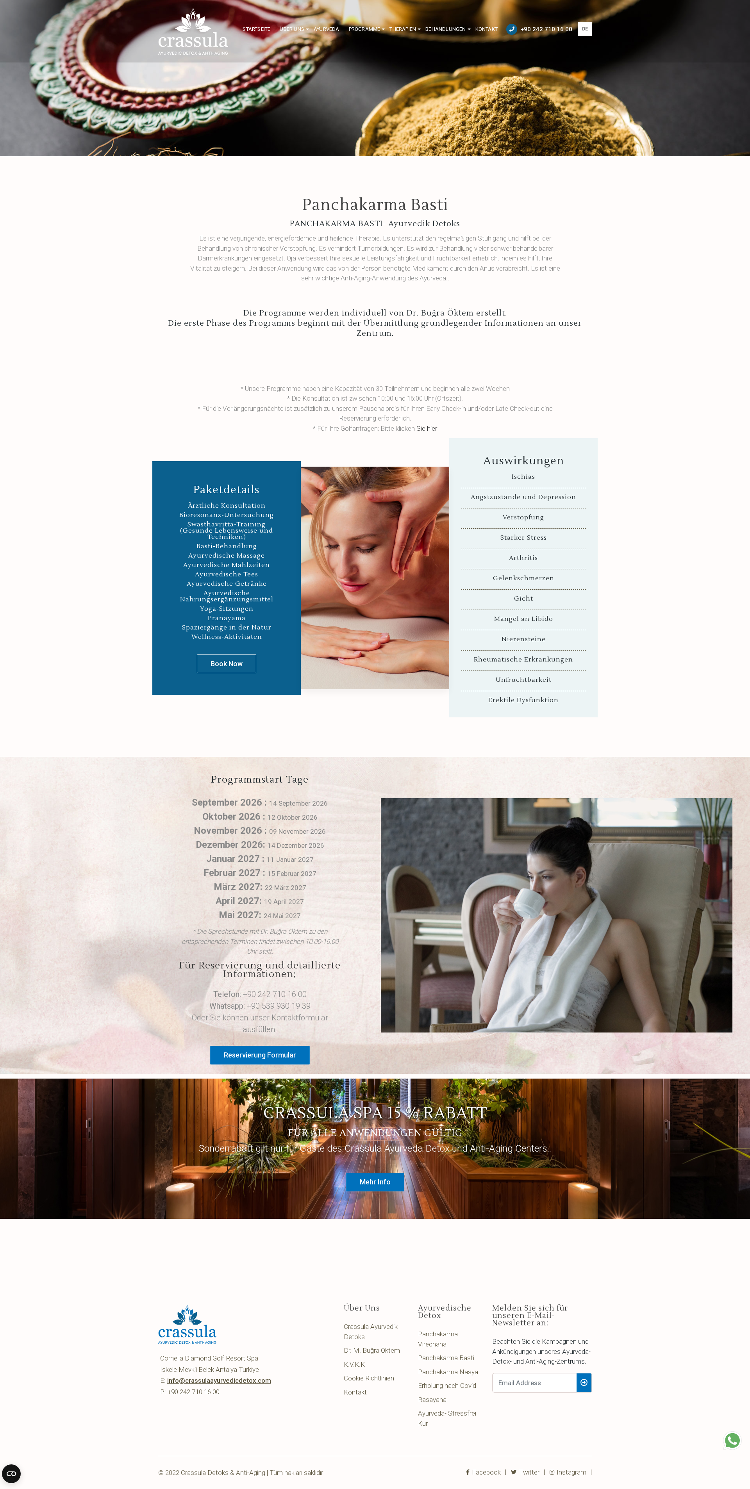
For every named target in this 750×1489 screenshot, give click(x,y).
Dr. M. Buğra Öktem (372, 1350)
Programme (364, 29)
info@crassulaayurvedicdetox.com (219, 1380)
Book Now (227, 664)
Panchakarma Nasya (448, 1372)
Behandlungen (445, 29)
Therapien (402, 29)
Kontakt (486, 29)
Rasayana (432, 1399)
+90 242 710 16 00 (546, 29)
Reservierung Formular (260, 1055)
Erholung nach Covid (447, 1385)
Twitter (528, 1472)
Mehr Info (375, 1182)
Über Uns (292, 29)
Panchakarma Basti (446, 1358)
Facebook (485, 1472)
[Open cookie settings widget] (11, 1473)
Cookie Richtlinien (369, 1378)
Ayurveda (326, 29)
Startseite (256, 29)
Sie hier (426, 428)
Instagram (570, 1472)
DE (585, 29)
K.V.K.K (354, 1364)
